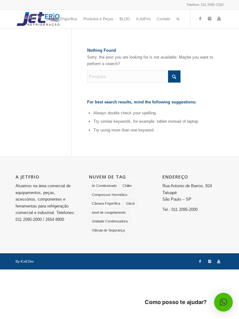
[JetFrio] (39, 19)
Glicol (130, 203)
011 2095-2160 (212, 5)
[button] (223, 302)
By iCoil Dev (25, 261)
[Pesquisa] (177, 19)
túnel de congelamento (109, 212)
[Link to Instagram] (209, 18)
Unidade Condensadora (110, 221)
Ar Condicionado (104, 186)
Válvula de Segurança (108, 230)
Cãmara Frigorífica (106, 203)
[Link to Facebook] (200, 18)
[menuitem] (61, 19)
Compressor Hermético (109, 195)
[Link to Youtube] (218, 18)
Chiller (127, 186)
